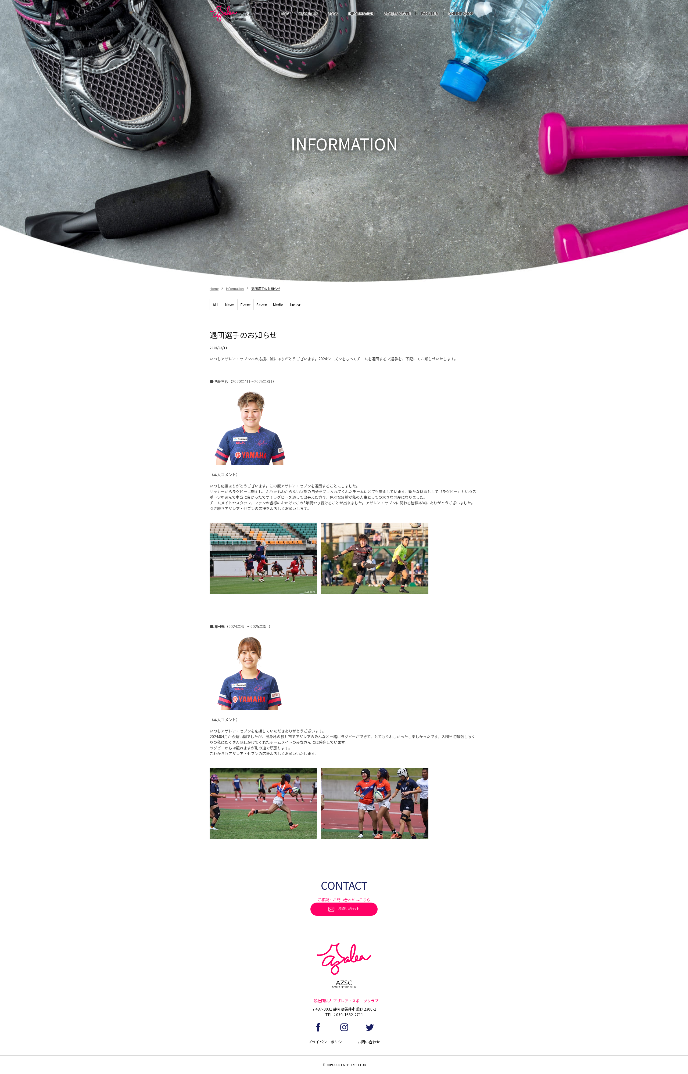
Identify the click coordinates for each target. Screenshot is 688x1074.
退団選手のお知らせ (265, 288)
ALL (216, 304)
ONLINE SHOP (460, 13)
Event (245, 304)
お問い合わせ (349, 908)
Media (278, 304)
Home (214, 288)
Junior (294, 304)
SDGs (333, 13)
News (230, 304)
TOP (285, 13)
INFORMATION (361, 13)
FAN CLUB (429, 13)
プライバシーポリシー (327, 1041)
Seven (261, 304)
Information (235, 288)
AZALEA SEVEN (397, 13)
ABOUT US (308, 13)
